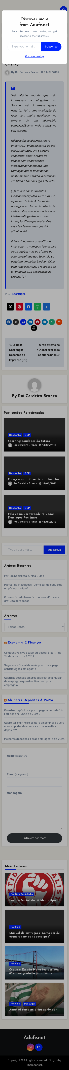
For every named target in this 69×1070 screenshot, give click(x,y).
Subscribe (51, 46)
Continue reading (34, 56)
